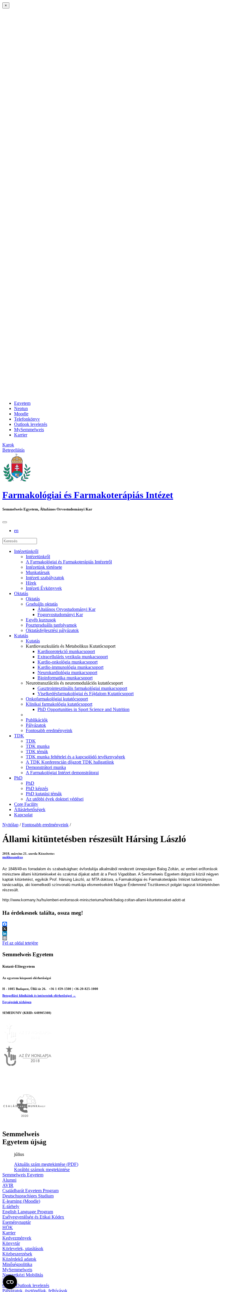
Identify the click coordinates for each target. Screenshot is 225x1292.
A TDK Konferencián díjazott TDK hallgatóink (70, 762)
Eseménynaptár (16, 1222)
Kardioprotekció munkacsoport (66, 651)
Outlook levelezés (30, 424)
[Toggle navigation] (4, 522)
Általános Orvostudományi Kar (67, 609)
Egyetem (22, 403)
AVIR (7, 1185)
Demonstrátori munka (46, 767)
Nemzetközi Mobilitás (22, 1274)
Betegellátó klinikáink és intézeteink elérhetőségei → (39, 995)
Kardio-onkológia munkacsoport (68, 661)
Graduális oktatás (42, 604)
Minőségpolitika (17, 1264)
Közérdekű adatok (19, 1259)
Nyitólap (10, 824)
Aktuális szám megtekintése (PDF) (46, 1164)
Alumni (9, 1180)
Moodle (21, 413)
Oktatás (21, 593)
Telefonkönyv (27, 419)
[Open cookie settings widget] (10, 1282)
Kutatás (21, 635)
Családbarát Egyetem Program (30, 1190)
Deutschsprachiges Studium (28, 1195)
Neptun (21, 408)
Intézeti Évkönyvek (44, 588)
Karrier (20, 434)
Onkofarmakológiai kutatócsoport (57, 698)
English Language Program (27, 1211)
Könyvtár (11, 1243)
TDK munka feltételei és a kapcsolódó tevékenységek (75, 756)
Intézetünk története (44, 567)
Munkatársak (38, 572)
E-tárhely (10, 1206)
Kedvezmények (16, 1238)
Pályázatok (36, 725)
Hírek (31, 582)
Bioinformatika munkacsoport (65, 677)
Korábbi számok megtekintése (42, 1169)
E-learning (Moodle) (21, 1201)
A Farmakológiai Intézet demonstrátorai (62, 772)
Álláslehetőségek (29, 809)
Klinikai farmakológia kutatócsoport (59, 704)
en (16, 530)
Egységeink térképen (16, 1002)
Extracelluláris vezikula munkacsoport (73, 656)
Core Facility (26, 804)
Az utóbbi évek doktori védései (54, 798)
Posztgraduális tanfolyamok (51, 625)
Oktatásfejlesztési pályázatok (52, 630)
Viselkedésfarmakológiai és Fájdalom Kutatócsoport (86, 693)
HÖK (7, 1227)
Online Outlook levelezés (25, 1285)
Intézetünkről (26, 551)
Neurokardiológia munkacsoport (67, 672)
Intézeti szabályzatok (45, 577)
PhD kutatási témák (44, 793)
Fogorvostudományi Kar (60, 614)
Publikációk (37, 719)
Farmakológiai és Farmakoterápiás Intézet (87, 495)
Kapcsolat (23, 814)
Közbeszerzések (17, 1253)
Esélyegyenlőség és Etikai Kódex (33, 1216)
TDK (19, 735)
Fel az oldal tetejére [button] (20, 942)
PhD (18, 777)
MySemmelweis (29, 429)
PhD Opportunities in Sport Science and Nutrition (83, 709)
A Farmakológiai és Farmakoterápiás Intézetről (69, 561)
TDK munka (38, 746)
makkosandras (12, 857)
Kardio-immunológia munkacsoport (70, 667)
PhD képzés (37, 788)
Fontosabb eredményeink (49, 730)
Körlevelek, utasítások (22, 1248)
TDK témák (37, 751)
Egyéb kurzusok (41, 619)
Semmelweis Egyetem (22, 1174)
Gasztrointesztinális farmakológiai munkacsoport (82, 688)
